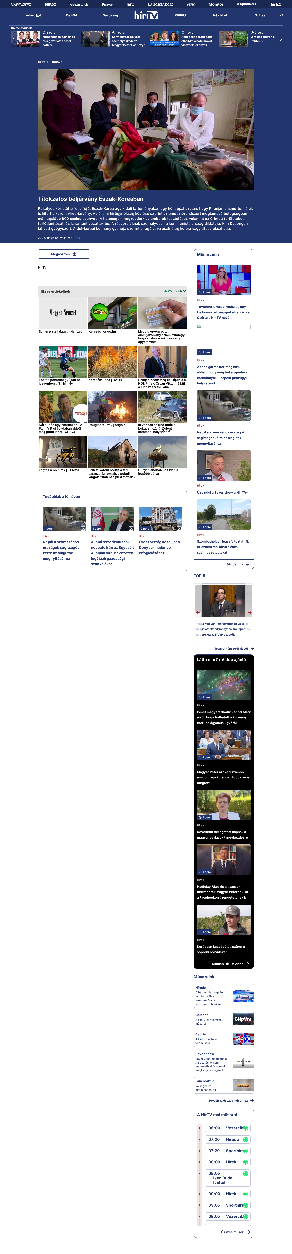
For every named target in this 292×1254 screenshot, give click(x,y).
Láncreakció (204, 1081)
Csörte (200, 1034)
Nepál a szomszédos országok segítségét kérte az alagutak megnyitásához (61, 550)
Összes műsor (232, 1232)
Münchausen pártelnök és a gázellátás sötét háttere (59, 41)
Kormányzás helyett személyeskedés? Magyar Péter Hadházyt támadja (128, 43)
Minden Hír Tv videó (228, 964)
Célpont (201, 1015)
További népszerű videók (231, 648)
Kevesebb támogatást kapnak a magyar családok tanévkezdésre (222, 834)
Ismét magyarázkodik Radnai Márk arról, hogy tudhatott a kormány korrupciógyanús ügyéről (224, 717)
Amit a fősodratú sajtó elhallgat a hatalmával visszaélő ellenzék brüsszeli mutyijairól (197, 43)
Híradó (200, 988)
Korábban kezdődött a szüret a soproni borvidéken (221, 949)
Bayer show (204, 1054)
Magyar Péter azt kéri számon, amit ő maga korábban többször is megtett (223, 777)
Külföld (57, 62)
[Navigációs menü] (10, 15)
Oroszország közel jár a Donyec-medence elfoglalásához (159, 547)
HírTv (41, 62)
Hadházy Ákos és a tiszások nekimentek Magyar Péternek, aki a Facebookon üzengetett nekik (223, 892)
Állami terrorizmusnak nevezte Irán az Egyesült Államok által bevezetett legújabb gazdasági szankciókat (112, 553)
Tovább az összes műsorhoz (228, 1100)
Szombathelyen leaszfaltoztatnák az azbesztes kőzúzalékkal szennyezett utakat (223, 547)
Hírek (46, 536)
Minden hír (235, 564)
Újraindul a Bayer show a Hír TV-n (223, 492)
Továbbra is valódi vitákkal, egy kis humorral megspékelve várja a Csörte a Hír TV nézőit (223, 312)
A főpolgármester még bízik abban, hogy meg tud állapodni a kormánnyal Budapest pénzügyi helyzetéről (222, 375)
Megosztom (60, 254)
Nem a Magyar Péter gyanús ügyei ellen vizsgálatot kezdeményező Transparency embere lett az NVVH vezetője (223, 629)
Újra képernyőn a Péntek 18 (263, 39)
